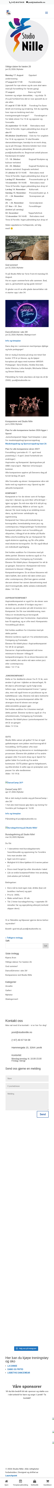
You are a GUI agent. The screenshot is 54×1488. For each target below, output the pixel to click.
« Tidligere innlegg (14, 938)
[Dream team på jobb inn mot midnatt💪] (25, 1162)
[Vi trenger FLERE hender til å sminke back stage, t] (25, 1211)
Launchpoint (11, 1475)
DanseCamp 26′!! (13, 789)
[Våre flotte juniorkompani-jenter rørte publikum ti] (25, 1235)
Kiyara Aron (10, 957)
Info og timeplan (13, 341)
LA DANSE (12, 1366)
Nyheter (20, 69)
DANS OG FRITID (15, 1369)
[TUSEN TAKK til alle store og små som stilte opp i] (25, 1332)
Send (43, 1114)
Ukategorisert (30, 335)
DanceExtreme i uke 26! (16, 332)
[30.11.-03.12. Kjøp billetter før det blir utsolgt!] (25, 1284)
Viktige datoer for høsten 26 (18, 66)
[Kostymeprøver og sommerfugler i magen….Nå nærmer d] (25, 1308)
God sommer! (11, 265)
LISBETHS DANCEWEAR (18, 1372)
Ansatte (9, 986)
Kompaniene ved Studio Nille (19, 421)
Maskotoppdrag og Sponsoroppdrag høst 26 (26, 444)
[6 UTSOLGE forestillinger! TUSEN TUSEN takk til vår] (25, 1138)
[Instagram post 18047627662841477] (25, 1259)
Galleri (8, 990)
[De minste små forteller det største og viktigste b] (25, 1187)
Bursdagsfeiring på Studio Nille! (20, 834)
